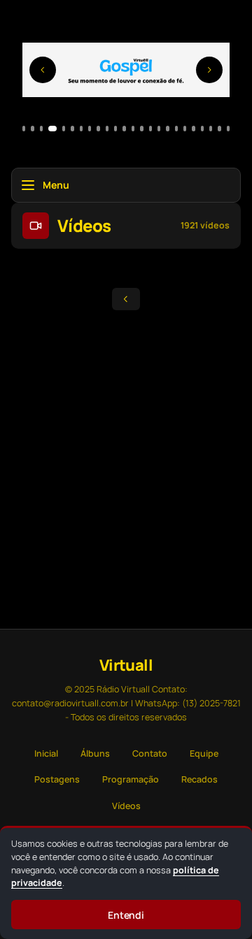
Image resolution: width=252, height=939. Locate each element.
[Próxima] (209, 70)
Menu (56, 184)
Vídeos (126, 806)
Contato (149, 753)
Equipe (204, 753)
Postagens (57, 779)
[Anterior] (42, 70)
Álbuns (95, 753)
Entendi (126, 915)
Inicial (46, 753)
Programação (130, 779)
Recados (199, 779)
